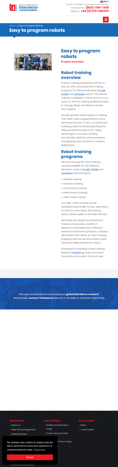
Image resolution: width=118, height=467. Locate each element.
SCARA (65, 94)
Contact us (77, 252)
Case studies (87, 429)
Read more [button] (39, 450)
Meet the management (24, 429)
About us (16, 425)
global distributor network (82, 294)
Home (12, 25)
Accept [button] (29, 457)
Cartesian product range (59, 441)
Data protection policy (23, 464)
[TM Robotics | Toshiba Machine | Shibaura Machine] (23, 7)
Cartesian (79, 94)
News (83, 425)
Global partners (19, 434)
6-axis (102, 90)
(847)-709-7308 (97, 8)
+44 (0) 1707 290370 (95, 11)
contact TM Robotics (41, 298)
